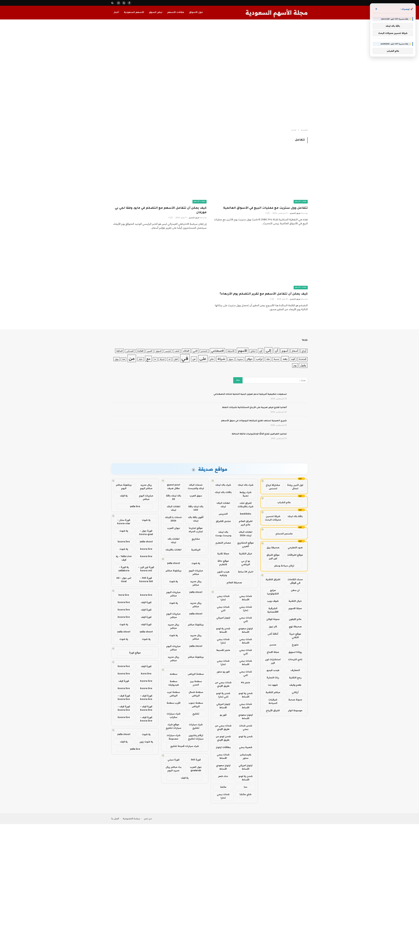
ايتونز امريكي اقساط (223, 706)
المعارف (295, 670)
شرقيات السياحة (272, 701)
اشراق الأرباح (273, 710)
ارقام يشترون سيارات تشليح (195, 737)
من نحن (148, 818)
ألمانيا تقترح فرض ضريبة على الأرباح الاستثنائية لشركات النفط (254, 407)
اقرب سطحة (173, 702)
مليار (141, 359)
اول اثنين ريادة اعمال (295, 487)
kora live (123, 594)
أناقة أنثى (273, 633)
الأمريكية (231, 351)
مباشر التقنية (273, 692)
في (185, 358)
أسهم (285, 350)
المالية (119, 351)
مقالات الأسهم (175, 12)
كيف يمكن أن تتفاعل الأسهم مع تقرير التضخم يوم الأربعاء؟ (264, 294)
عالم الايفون (295, 619)
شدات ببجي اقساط (245, 598)
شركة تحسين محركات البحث (273, 518)
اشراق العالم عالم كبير (245, 523)
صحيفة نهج (295, 626)
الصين (149, 351)
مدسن (272, 644)
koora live (124, 541)
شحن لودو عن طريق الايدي (223, 738)
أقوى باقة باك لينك (195, 519)
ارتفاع (253, 351)
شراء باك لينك (245, 484)
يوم (295, 365)
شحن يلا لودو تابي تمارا (223, 695)
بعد (285, 359)
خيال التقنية (295, 600)
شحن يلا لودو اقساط (223, 630)
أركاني (295, 692)
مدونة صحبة (295, 699)
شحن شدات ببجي (245, 727)
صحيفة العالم (234, 582)
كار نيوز (273, 626)
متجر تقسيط (223, 650)
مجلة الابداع (273, 652)
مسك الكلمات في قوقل (295, 581)
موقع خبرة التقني (295, 635)
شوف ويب (273, 600)
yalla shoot (173, 563)
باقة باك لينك (295, 516)
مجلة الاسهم (295, 608)
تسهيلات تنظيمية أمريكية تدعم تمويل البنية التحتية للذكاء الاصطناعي (250, 394)
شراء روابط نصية (245, 494)
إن (260, 350)
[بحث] (112, 3)
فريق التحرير (295, 213)
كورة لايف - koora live (146, 697)
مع (148, 359)
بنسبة (276, 359)
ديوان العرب (173, 528)
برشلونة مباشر (173, 570)
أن (276, 350)
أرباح (304, 351)
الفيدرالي (130, 351)
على (203, 358)
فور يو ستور (223, 671)
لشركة (162, 359)
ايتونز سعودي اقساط (245, 630)
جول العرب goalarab (196, 768)
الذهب (176, 351)
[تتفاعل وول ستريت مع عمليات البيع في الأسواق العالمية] (260, 176)
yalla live (135, 506)
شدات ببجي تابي (223, 608)
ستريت (240, 359)
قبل (176, 359)
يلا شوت (195, 563)
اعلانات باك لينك (173, 540)
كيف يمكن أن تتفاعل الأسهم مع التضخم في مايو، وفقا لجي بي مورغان (161, 210)
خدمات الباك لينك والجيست (196, 486)
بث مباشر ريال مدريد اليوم (173, 768)
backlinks (245, 513)
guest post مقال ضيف (173, 486)
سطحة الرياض (196, 673)
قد (169, 359)
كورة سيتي (173, 759)
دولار (249, 358)
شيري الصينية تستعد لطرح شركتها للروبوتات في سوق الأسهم (254, 421)
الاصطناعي (217, 350)
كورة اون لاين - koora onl (146, 569)
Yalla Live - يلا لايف (124, 558)
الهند (293, 359)
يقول (303, 365)
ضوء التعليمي (295, 547)
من (132, 358)
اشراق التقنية (273, 579)
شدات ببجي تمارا (223, 598)
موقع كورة (135, 652)
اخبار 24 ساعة (245, 571)
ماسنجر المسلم (284, 533)
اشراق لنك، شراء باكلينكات (245, 504)
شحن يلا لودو (246, 736)
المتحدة (302, 359)
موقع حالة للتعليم (223, 562)
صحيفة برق (273, 547)
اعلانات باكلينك (173, 549)
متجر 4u (245, 682)
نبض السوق (155, 12)
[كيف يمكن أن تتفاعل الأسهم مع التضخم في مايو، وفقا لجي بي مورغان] (159, 176)
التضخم (204, 351)
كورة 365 (196, 759)
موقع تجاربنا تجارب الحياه (196, 530)
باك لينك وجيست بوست (223, 533)
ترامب (259, 358)
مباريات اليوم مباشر (196, 572)
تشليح (195, 713)
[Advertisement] (209, 74)
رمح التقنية (295, 677)
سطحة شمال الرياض (196, 694)
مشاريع (196, 538)
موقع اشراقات (295, 554)
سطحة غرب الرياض (173, 694)
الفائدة (140, 351)
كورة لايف (146, 602)
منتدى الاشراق (223, 521)
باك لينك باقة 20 (173, 497)
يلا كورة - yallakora (123, 569)
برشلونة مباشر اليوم (124, 486)
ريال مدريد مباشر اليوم (146, 486)
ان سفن (295, 590)
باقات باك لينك (223, 492)
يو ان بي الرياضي (245, 562)
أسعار (295, 350)
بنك (268, 359)
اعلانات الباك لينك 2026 (245, 533)
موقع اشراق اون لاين (273, 556)
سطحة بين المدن (196, 683)
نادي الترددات (295, 659)
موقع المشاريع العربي (245, 544)
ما (155, 359)
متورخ (295, 644)
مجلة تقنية (223, 553)
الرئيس (168, 351)
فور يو (223, 714)
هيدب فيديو (273, 670)
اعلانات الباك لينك (223, 504)
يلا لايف (184, 777)
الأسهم (242, 350)
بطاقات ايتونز (223, 747)
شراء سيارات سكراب (173, 715)
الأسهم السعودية (134, 12)
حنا (245, 786)
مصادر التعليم (223, 542)
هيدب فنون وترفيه (223, 573)
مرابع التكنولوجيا (273, 592)
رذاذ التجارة (273, 677)
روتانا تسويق (295, 652)
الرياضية (195, 549)
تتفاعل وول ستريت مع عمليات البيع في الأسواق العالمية (265, 208)
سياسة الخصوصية (131, 818)
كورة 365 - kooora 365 (146, 579)
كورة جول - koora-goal (146, 532)
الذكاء (186, 350)
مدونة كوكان (273, 619)
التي (195, 350)
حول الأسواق (196, 12)
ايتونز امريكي (223, 617)
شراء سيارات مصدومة (173, 737)
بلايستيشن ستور (245, 756)
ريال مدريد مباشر (195, 583)
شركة (221, 359)
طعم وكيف (295, 684)
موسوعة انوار (295, 710)
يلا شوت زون (146, 741)
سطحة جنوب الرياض (196, 704)
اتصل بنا (115, 818)
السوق (159, 351)
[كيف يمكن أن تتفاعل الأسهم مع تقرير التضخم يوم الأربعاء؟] (260, 262)
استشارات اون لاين (273, 661)
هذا (123, 359)
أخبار (116, 12)
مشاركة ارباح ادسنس (273, 487)
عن (194, 358)
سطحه (173, 673)
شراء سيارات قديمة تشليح (184, 746)
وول (116, 359)
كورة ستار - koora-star (123, 522)
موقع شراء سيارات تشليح (173, 726)
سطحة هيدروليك (173, 683)
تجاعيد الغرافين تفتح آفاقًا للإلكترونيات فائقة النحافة (259, 434)
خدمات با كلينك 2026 (173, 519)
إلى (268, 350)
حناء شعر (223, 776)
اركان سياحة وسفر (284, 565)
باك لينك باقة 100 (195, 508)
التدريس (223, 513)
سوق (231, 359)
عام (212, 358)
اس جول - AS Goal (123, 579)
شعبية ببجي (245, 747)
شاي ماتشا (245, 794)
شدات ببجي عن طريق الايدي (223, 684)
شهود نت (273, 684)
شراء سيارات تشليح (196, 726)
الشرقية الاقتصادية (272, 610)
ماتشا (223, 786)
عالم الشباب (284, 502)
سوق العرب (196, 495)
